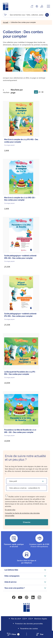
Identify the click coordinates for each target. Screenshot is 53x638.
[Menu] (48, 6)
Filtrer (15, 634)
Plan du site (15, 618)
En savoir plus (10, 509)
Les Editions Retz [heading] (11, 570)
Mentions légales (40, 618)
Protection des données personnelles (29, 623)
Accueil (5, 22)
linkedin (33, 597)
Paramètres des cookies (29, 628)
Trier (41, 634)
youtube (20, 597)
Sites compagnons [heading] (11, 576)
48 (42, 92)
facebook (14, 597)
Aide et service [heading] (10, 582)
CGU (30, 618)
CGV (24, 618)
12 (36, 92)
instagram (39, 597)
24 (39, 92)
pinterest (26, 597)
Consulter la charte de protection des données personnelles (22, 514)
